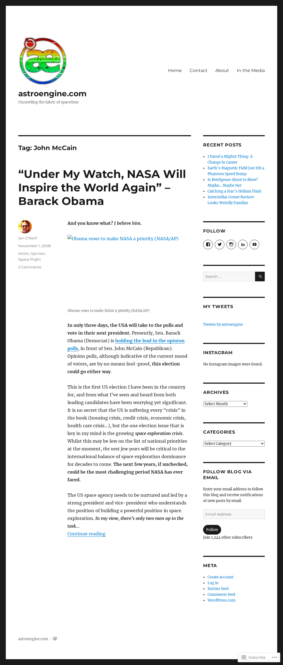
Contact (199, 70)
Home (175, 70)
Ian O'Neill (27, 238)
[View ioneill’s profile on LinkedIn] (243, 244)
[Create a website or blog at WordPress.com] (55, 639)
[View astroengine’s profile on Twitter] (219, 244)
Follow (212, 529)
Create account (221, 577)
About (222, 70)
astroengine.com (52, 93)
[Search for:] (229, 276)
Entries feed (218, 588)
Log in (213, 583)
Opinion (37, 253)
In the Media (251, 70)
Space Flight (29, 259)
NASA (23, 253)
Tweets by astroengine (223, 324)
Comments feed (221, 594)
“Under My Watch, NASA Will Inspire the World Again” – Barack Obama (102, 187)
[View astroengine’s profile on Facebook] (208, 244)
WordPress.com (221, 600)
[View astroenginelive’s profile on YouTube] (254, 244)
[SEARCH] (260, 276)
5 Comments (29, 267)
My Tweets (218, 306)
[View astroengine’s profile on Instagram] (231, 244)
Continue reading (86, 533)
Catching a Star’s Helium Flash (235, 191)
